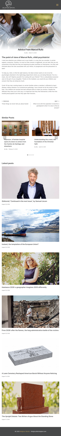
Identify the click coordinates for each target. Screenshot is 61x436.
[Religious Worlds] (8, 5)
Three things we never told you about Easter (15, 103)
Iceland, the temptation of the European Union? (20, 244)
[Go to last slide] (4, 137)
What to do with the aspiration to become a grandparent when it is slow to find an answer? (46, 105)
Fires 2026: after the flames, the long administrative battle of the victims (30, 330)
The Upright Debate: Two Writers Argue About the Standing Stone (27, 416)
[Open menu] (57, 5)
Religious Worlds (25, 431)
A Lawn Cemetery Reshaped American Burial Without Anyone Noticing (29, 373)
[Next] (56, 137)
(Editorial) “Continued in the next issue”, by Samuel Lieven (24, 201)
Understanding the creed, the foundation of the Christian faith (45, 142)
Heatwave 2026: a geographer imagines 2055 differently (24, 287)
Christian (30, 47)
